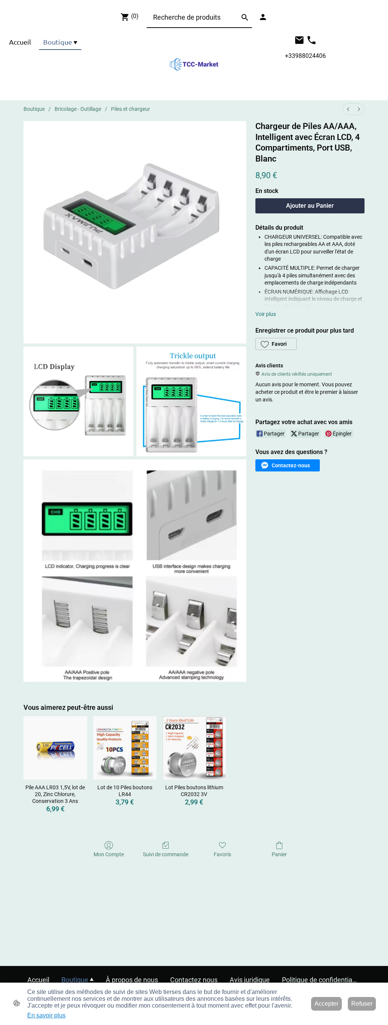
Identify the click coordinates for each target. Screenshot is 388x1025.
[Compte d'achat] (263, 17)
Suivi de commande (165, 854)
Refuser (361, 1003)
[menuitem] (348, 109)
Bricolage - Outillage (78, 109)
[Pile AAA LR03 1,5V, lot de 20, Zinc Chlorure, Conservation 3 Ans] (55, 747)
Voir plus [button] (265, 314)
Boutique (34, 109)
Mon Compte (109, 854)
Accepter (326, 1003)
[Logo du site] (194, 64)
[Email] (299, 40)
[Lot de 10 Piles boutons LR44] (124, 747)
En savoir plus (46, 1015)
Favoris (222, 854)
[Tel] (311, 40)
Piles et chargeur (130, 109)
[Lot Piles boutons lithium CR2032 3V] (194, 747)
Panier (279, 854)
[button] (244, 17)
